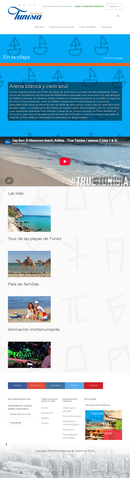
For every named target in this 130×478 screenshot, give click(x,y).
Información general (69, 409)
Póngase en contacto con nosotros (55, 6)
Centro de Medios (87, 27)
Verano (45, 418)
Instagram (55, 386)
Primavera (46, 413)
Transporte (68, 429)
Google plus (36, 386)
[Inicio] (25, 13)
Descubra (39, 27)
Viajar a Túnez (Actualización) (89, 6)
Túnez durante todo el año (61, 27)
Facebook (17, 386)
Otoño (44, 407)
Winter (45, 423)
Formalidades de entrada (70, 436)
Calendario (106, 27)
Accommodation (71, 416)
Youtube (94, 386)
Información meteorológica (71, 423)
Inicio (106, 58)
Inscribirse (15, 422)
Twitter (74, 386)
